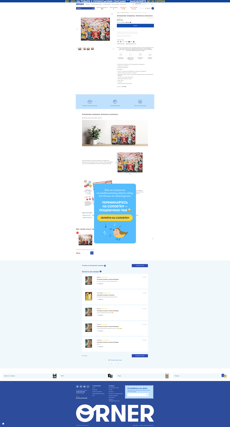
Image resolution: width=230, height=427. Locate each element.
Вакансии (88, 4)
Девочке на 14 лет (87, 215)
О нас (93, 387)
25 (118, 363)
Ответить (100, 283)
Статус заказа (116, 4)
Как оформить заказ (114, 387)
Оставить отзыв (140, 265)
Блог (93, 395)
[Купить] (91, 253)
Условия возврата (113, 395)
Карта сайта (112, 397)
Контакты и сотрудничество (116, 393)
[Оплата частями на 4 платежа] (133, 42)
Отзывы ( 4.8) (123, 4)
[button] (77, 29)
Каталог (79, 8)
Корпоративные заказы (96, 4)
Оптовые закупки (107, 4)
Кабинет (148, 8)
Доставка (111, 391)
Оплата (110, 389)
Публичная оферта (97, 391)
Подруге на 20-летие (87, 217)
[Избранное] (143, 8)
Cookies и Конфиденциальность (146, 425)
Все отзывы (84, 355)
